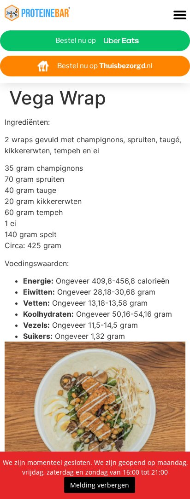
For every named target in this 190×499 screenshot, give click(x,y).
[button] (179, 15)
